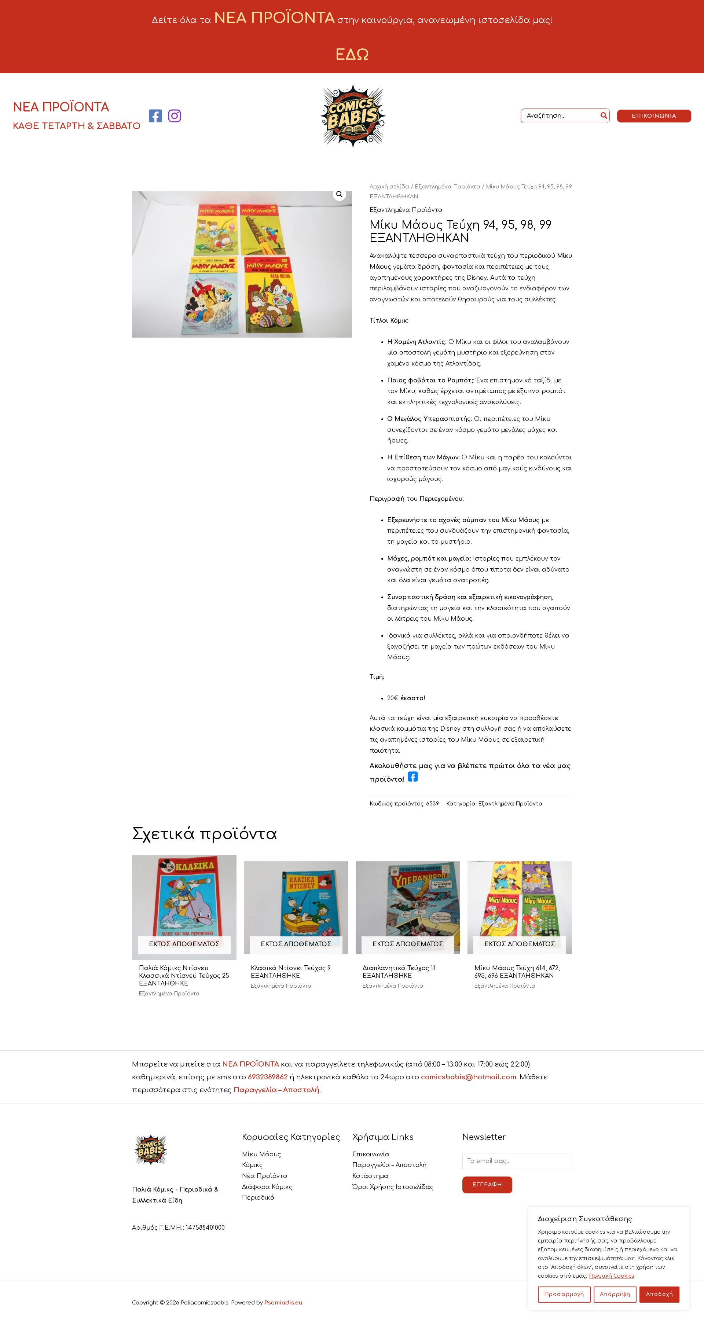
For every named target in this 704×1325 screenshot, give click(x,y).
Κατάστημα (370, 1176)
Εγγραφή (487, 1185)
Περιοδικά (258, 1197)
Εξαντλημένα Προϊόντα (447, 187)
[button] (654, 116)
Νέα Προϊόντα (264, 1176)
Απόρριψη (615, 1294)
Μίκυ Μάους (261, 1154)
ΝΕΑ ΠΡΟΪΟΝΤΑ (250, 1064)
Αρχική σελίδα (389, 187)
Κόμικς (252, 1165)
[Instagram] (174, 116)
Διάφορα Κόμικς (267, 1187)
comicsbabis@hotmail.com (468, 1077)
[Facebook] (155, 116)
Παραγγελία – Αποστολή (389, 1165)
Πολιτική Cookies (611, 1276)
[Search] (604, 115)
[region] (608, 1258)
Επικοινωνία (370, 1154)
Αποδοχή (659, 1294)
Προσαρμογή (564, 1294)
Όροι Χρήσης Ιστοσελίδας (392, 1187)
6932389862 (268, 1077)
